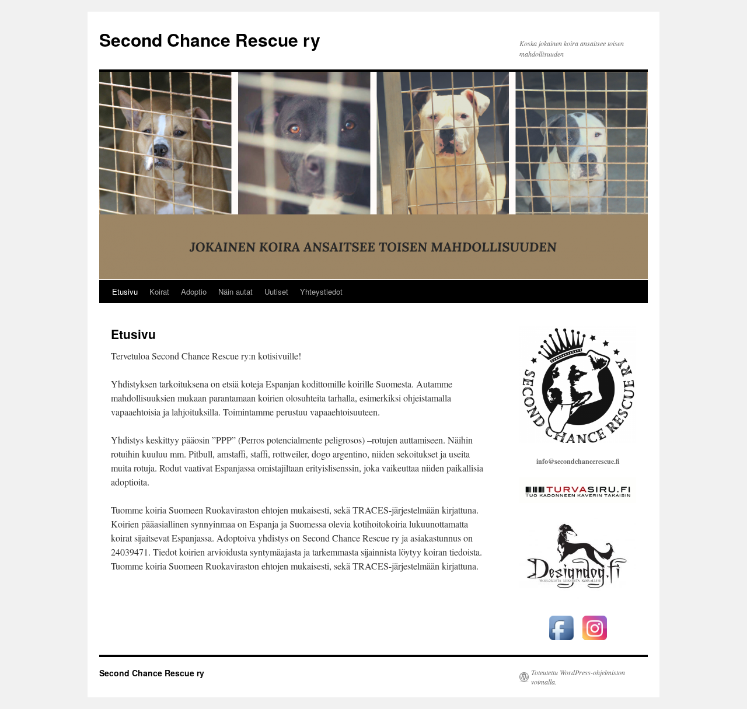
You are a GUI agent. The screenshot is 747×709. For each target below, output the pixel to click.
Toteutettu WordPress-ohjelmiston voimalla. (578, 677)
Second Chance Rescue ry (209, 39)
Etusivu (125, 291)
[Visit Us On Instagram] (594, 641)
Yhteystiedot (321, 291)
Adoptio (194, 291)
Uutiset (276, 291)
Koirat (159, 291)
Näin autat (235, 291)
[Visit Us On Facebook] (561, 641)
